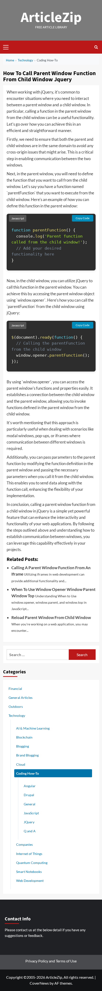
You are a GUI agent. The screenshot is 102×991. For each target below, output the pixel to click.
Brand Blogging (27, 755)
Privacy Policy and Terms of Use (51, 961)
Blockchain (24, 737)
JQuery (29, 822)
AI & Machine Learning (33, 728)
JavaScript (31, 813)
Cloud (20, 764)
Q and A (30, 831)
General (29, 804)
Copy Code (82, 218)
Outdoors (16, 707)
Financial (15, 689)
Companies (24, 844)
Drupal (29, 795)
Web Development (30, 881)
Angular (30, 786)
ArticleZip (51, 18)
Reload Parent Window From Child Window (51, 617)
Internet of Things (29, 854)
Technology (17, 715)
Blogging (22, 746)
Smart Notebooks (29, 872)
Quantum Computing (31, 863)
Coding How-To (27, 773)
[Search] (96, 47)
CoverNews (39, 983)
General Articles (20, 698)
